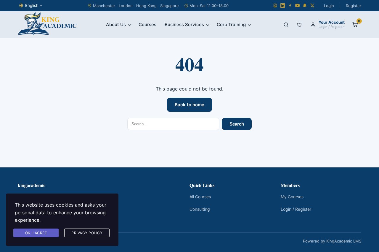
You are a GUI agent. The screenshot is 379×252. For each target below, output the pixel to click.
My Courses (292, 196)
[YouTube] (297, 5)
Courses (147, 24)
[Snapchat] (305, 5)
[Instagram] (275, 5)
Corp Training (231, 24)
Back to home (189, 104)
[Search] (286, 24)
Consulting (200, 209)
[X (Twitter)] (312, 5)
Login (329, 5)
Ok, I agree (36, 233)
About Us (116, 24)
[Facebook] (290, 5)
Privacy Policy (86, 233)
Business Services (184, 24)
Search (236, 123)
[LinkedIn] (282, 5)
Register (353, 5)
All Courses (200, 196)
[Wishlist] (299, 24)
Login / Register (296, 209)
